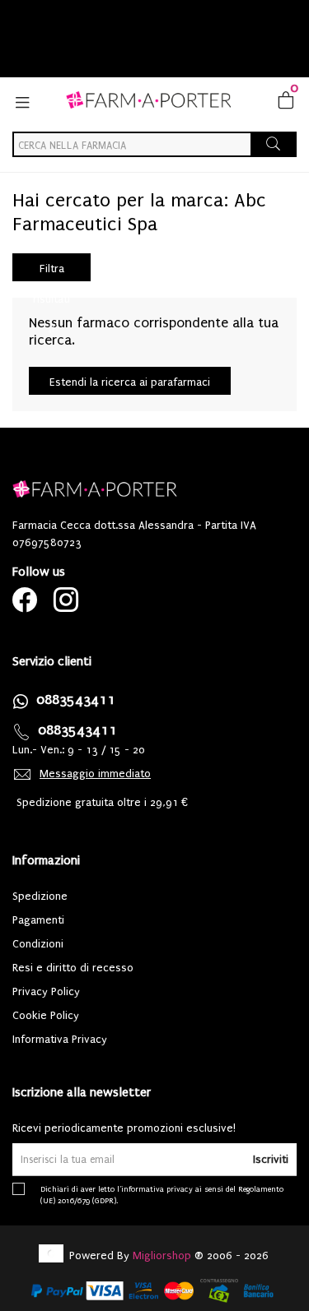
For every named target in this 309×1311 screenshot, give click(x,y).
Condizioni (37, 944)
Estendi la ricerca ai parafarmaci (129, 382)
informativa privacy (157, 1188)
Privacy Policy (46, 991)
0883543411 (75, 699)
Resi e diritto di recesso (72, 967)
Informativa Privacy (59, 1039)
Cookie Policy (45, 1015)
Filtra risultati (51, 271)
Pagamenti (38, 920)
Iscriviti (270, 1159)
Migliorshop (162, 1255)
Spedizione (40, 896)
